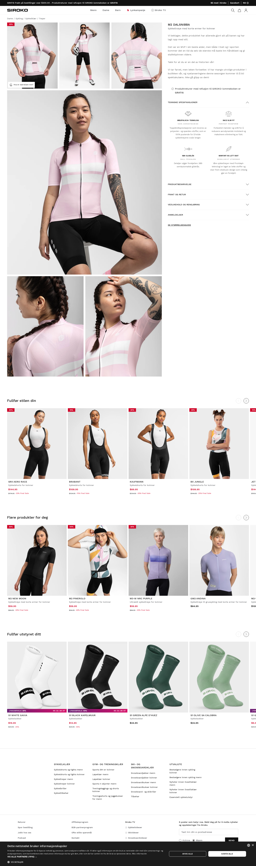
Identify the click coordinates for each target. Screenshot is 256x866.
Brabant (74, 481)
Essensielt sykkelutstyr (181, 797)
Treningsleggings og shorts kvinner (105, 790)
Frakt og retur (177, 194)
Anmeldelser (175, 215)
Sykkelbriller (60, 788)
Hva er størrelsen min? (23, 85)
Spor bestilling (25, 827)
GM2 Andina (198, 598)
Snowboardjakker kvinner (144, 777)
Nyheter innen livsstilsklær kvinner (183, 791)
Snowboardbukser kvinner (144, 787)
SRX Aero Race (17, 481)
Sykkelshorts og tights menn (68, 769)
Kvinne (186, 840)
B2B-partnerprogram (82, 827)
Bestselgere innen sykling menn (185, 777)
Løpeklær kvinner (101, 779)
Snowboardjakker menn (143, 773)
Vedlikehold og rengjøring (184, 204)
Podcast (22, 838)
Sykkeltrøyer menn (63, 779)
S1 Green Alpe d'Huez (143, 715)
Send (232, 840)
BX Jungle (197, 481)
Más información (139, 853)
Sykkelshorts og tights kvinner (69, 774)
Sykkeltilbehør (61, 793)
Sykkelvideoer (135, 827)
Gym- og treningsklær (107, 764)
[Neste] (246, 400)
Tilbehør (135, 796)
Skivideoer (133, 832)
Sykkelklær (62, 764)
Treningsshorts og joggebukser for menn (107, 797)
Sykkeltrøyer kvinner (64, 784)
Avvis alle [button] (187, 854)
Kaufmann (136, 481)
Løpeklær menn (100, 774)
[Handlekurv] (239, 10)
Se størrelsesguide (179, 225)
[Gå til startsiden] (17, 10)
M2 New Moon (17, 598)
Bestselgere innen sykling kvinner (182, 771)
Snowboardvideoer (137, 838)
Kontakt (75, 838)
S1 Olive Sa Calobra (204, 715)
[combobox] (248, 845)
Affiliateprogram (80, 822)
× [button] (253, 845)
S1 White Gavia (17, 715)
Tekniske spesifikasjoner (182, 102)
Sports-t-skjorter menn (104, 784)
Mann (199, 840)
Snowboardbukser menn (143, 782)
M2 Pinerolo (77, 598)
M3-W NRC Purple (141, 598)
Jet (253, 481)
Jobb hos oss (24, 832)
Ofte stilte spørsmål (82, 832)
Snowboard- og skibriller (143, 792)
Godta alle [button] (227, 854)
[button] (85, 856)
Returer (21, 822)
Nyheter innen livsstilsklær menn (183, 783)
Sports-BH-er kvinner (103, 769)
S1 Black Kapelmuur (82, 715)
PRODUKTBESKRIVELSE (179, 184)
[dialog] (128, 854)
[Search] (233, 10)
